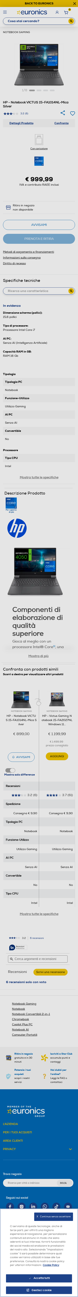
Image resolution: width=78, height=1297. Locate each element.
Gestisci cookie (42, 1290)
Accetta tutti (42, 1278)
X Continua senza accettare (54, 1216)
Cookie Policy (51, 1265)
